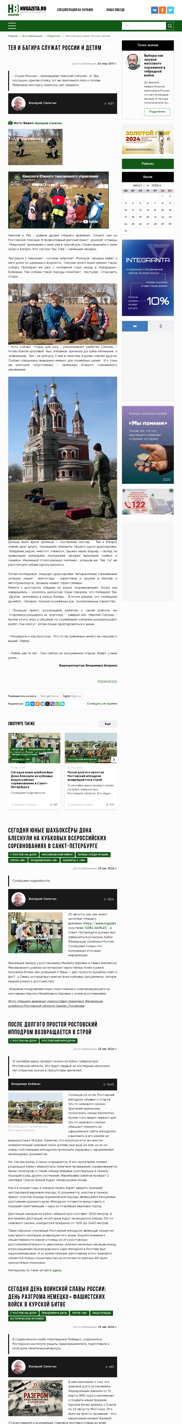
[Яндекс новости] (71, 696)
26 (140, 224)
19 (140, 217)
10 (125, 210)
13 (148, 210)
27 (147, 224)
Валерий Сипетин (42, 103)
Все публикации (32, 36)
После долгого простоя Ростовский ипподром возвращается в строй (86, 776)
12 (140, 210)
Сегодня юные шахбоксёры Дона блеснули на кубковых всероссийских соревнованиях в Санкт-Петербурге (32, 780)
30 (170, 224)
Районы (148, 163)
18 (133, 217)
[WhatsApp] (57, 704)
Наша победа (115, 10)
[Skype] (62, 704)
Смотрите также (21, 724)
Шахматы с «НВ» (21, 760)
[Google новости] (49, 696)
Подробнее (157, 111)
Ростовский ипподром (82, 760)
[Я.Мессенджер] (27, 704)
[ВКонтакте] (154, 10)
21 (155, 217)
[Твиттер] (170, 10)
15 (162, 210)
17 (126, 217)
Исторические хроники (27, 1319)
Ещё (108, 724)
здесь (56, 1270)
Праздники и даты (54, 1313)
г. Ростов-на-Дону (23, 854)
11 (133, 210)
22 (162, 217)
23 (170, 217)
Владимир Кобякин (82, 805)
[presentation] (114, 760)
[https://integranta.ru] (148, 278)
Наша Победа (101, 1313)
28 (155, 224)
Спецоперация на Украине (75, 10)
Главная (13, 36)
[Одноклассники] (162, 10)
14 (155, 210)
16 (170, 210)
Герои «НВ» (18, 750)
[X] (47, 704)
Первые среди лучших (24, 755)
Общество (53, 36)
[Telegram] (42, 704)
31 (126, 231)
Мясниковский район (57, 854)
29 (162, 224)
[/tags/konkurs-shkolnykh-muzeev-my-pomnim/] (148, 445)
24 (125, 224)
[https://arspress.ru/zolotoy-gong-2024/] (148, 139)
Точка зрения (147, 45)
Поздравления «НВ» (39, 750)
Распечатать (107, 681)
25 (133, 224)
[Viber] (52, 704)
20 (147, 217)
